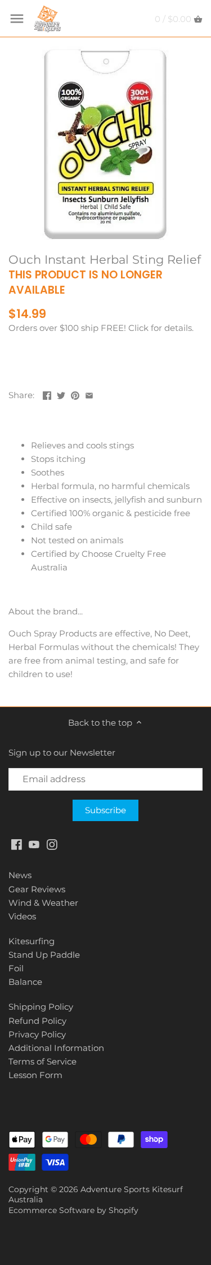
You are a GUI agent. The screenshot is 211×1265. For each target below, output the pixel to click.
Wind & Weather (43, 902)
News (20, 875)
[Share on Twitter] (61, 394)
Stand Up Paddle (44, 954)
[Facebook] (16, 843)
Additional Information (56, 1047)
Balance (25, 981)
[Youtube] (34, 843)
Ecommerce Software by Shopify (73, 1210)
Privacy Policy (37, 1034)
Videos (22, 916)
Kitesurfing (31, 941)
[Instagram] (52, 843)
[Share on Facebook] (47, 394)
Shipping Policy (40, 1006)
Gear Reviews (36, 889)
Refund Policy (37, 1020)
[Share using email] (89, 394)
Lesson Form (35, 1075)
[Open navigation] (16, 18)
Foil (16, 968)
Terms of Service (42, 1061)
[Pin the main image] (75, 394)
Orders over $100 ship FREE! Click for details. (101, 327)
